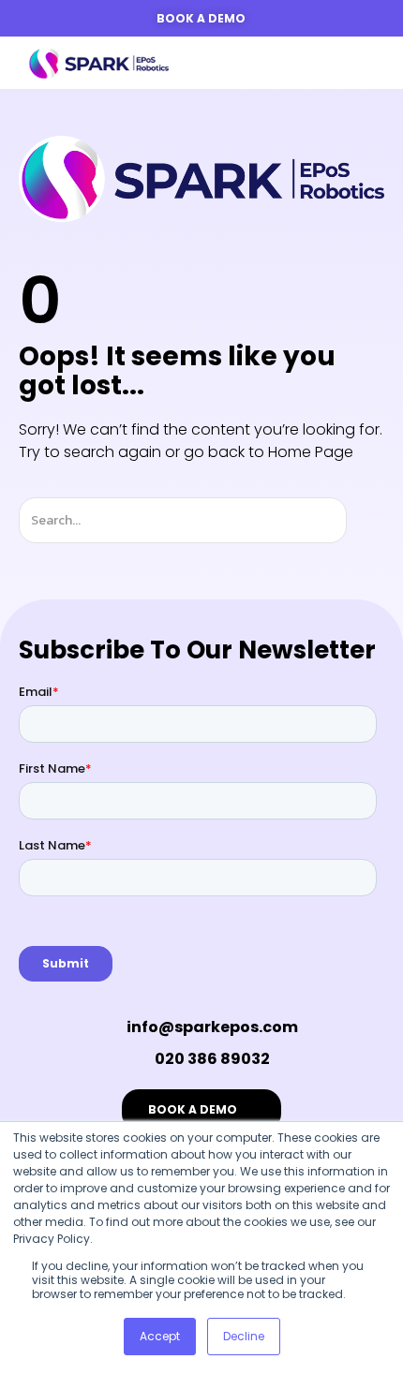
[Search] (363, 520)
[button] (360, 63)
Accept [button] (160, 1336)
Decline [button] (243, 1336)
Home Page (310, 452)
